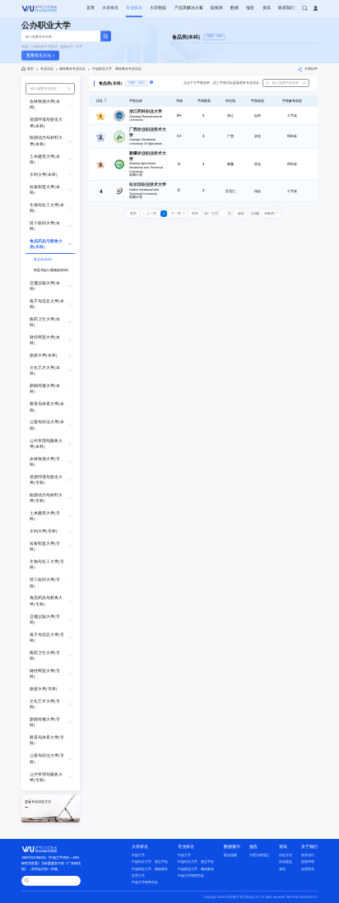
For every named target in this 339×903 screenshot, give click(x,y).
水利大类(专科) (44, 531)
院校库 (217, 8)
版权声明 (307, 861)
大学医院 (158, 8)
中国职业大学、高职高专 (150, 869)
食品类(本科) (43, 259)
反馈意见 (307, 869)
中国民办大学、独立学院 (150, 861)
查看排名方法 (38, 55)
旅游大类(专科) (44, 689)
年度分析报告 (259, 855)
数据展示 (232, 847)
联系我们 (286, 8)
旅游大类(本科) (44, 355)
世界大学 (138, 875)
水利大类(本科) (44, 175)
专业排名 (134, 8)
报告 (250, 8)
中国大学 (138, 855)
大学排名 (110, 8)
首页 (90, 8)
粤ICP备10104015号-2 (302, 897)
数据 (234, 8)
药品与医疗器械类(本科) (51, 270)
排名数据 (285, 861)
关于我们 (309, 847)
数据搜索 (230, 855)
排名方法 (285, 855)
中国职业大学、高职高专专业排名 (117, 69)
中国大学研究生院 (145, 882)
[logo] (39, 8)
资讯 (266, 8)
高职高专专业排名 (72, 69)
